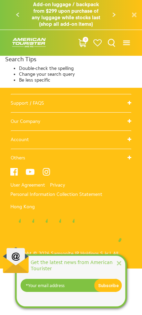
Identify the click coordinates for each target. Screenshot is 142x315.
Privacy (57, 185)
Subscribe (108, 285)
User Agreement (27, 185)
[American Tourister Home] (29, 43)
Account (20, 140)
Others (18, 158)
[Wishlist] (97, 42)
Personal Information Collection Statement (56, 194)
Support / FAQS (27, 103)
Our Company (25, 121)
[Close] (118, 262)
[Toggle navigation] (126, 42)
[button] (17, 15)
